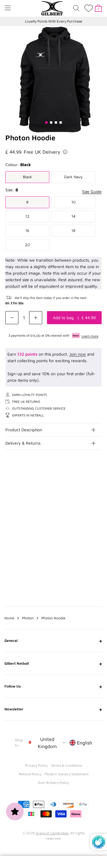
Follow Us (53, 686)
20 (27, 244)
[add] (35, 317)
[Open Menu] (8, 8)
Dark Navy (73, 176)
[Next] (97, 493)
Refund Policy (30, 774)
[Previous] (85, 493)
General (53, 641)
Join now (77, 354)
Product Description (23, 429)
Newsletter (53, 709)
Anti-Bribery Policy (53, 782)
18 (73, 230)
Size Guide (92, 191)
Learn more (89, 336)
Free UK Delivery (42, 152)
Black (27, 176)
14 (73, 216)
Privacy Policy (36, 765)
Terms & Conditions (66, 765)
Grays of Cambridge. (52, 833)
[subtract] (11, 317)
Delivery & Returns (22, 442)
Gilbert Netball (53, 663)
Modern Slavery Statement (67, 774)
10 (73, 202)
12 (27, 216)
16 (27, 230)
